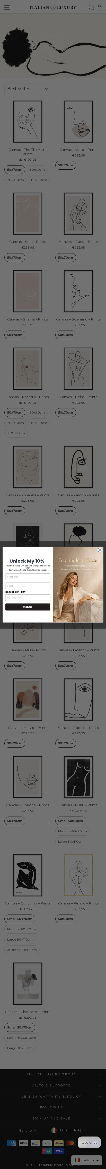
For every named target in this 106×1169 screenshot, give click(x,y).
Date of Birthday (15, 592)
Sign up (27, 606)
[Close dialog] (100, 550)
